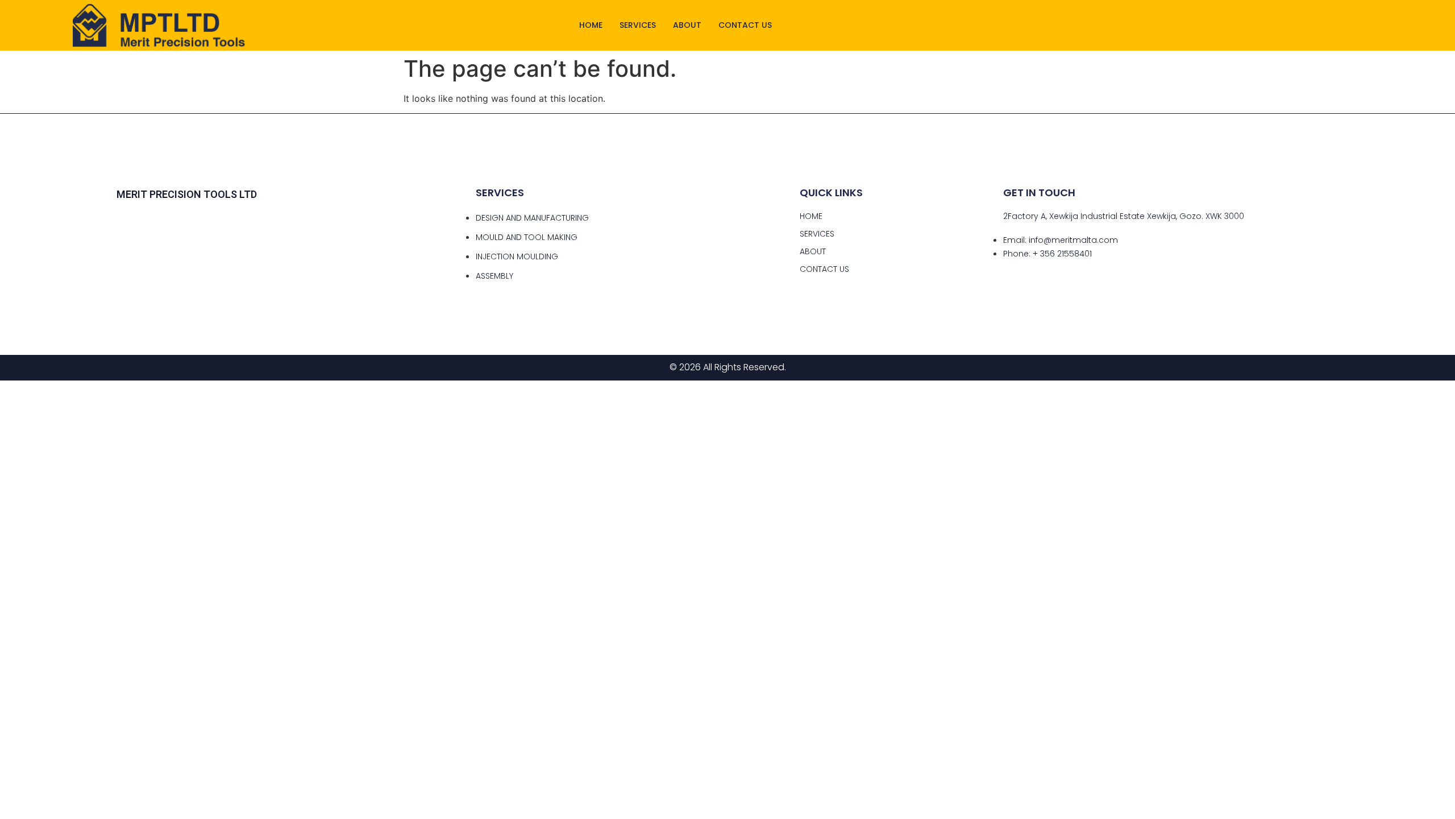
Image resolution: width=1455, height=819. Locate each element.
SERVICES (638, 25)
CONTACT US (745, 25)
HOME (590, 25)
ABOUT (687, 25)
